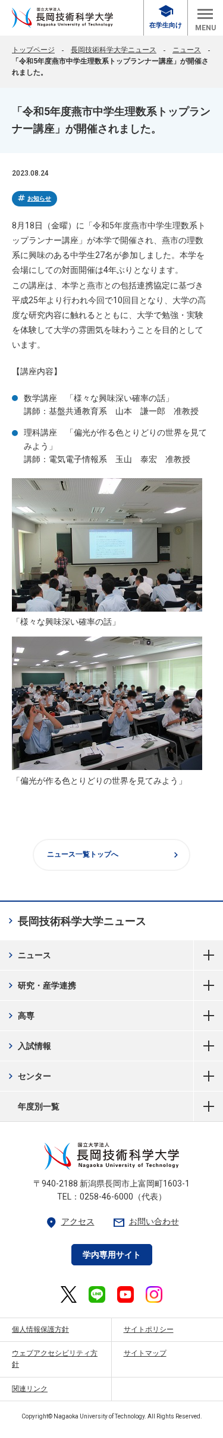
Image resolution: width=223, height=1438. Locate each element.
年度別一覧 (208, 1106)
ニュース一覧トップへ (114, 854)
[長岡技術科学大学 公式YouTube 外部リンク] (125, 1294)
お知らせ (34, 198)
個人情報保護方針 (40, 1329)
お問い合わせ (145, 1222)
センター (28, 1076)
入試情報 (28, 1045)
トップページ (33, 50)
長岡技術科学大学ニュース (113, 50)
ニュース (186, 50)
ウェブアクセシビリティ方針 (55, 1359)
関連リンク (30, 1389)
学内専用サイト (112, 1254)
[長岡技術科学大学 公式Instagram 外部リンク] (154, 1294)
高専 (19, 1015)
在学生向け (165, 17)
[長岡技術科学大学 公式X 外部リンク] (69, 1294)
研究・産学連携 (40, 985)
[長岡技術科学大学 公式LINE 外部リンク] (97, 1294)
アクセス (70, 1222)
